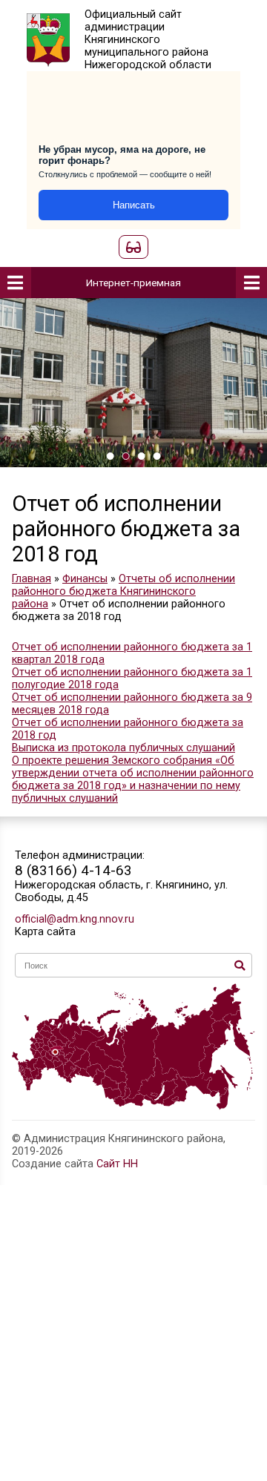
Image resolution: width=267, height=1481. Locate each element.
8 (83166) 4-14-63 (73, 870)
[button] (110, 456)
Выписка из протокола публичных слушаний (123, 748)
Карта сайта (45, 932)
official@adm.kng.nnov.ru (74, 919)
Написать (134, 205)
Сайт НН (117, 1164)
